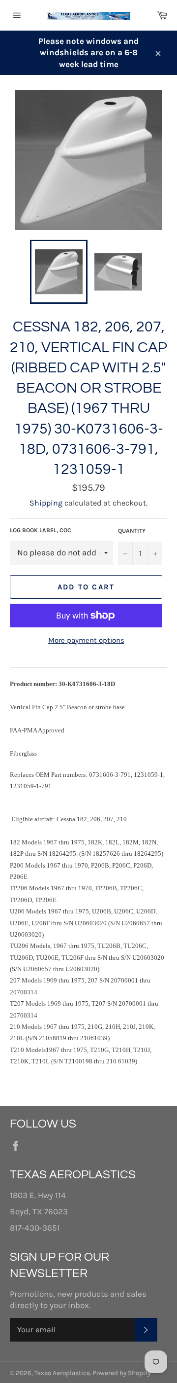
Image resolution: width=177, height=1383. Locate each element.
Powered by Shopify (121, 1373)
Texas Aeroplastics (62, 1373)
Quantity (132, 530)
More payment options (86, 640)
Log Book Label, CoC (40, 530)
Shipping (46, 503)
